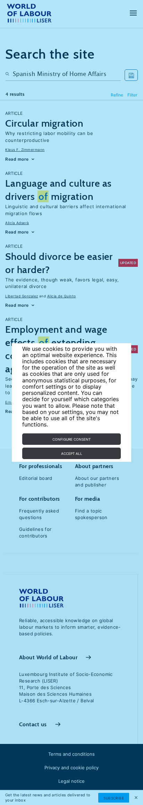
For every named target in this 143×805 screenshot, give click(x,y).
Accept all (71, 453)
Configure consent (71, 439)
